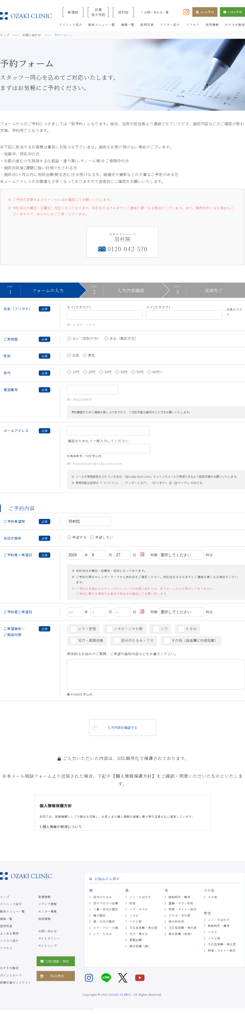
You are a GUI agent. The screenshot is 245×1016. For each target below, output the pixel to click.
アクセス (6, 948)
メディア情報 (47, 904)
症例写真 (6, 926)
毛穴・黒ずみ (138, 934)
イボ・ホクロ (138, 909)
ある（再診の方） (124, 338)
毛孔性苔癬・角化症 (143, 927)
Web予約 (207, 12)
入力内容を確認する (122, 727)
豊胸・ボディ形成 (181, 903)
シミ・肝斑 (87, 628)
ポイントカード (11, 975)
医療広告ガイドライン (15, 982)
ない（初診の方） (86, 338)
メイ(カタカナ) (158, 307)
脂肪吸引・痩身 (179, 897)
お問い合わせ (47, 931)
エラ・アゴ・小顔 (105, 927)
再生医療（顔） (140, 946)
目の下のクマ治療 (105, 903)
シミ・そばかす (140, 897)
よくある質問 (9, 933)
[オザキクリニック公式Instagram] (186, 11)
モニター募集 (47, 911)
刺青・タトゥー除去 (183, 909)
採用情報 (44, 919)
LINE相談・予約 (57, 961)
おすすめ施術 (9, 968)
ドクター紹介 (9, 940)
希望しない (104, 537)
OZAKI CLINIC (120, 994)
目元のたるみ (102, 897)
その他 (212, 897)
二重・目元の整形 (105, 909)
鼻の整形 (99, 915)
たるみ (191, 628)
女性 (75, 355)
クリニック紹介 (11, 904)
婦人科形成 (176, 921)
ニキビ (134, 915)
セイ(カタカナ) (79, 307)
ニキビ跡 (135, 921)
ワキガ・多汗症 (179, 915)
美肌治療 (135, 940)
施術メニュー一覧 (12, 911)
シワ (164, 628)
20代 (92, 371)
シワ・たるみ (102, 934)
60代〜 (157, 371)
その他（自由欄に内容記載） (195, 640)
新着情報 (44, 897)
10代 (76, 371)
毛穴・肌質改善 (90, 640)
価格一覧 (6, 919)
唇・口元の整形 (104, 921)
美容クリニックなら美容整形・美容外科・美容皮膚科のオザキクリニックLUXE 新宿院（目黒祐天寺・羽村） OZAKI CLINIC (26, 16)
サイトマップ (47, 945)
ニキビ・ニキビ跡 (128, 628)
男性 (91, 355)
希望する (79, 537)
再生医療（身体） (181, 934)
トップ (4, 897)
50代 (140, 371)
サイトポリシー (49, 938)
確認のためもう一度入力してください (98, 440)
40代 (124, 371)
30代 (108, 371)
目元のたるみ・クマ (137, 640)
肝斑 (132, 903)
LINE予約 (235, 12)
